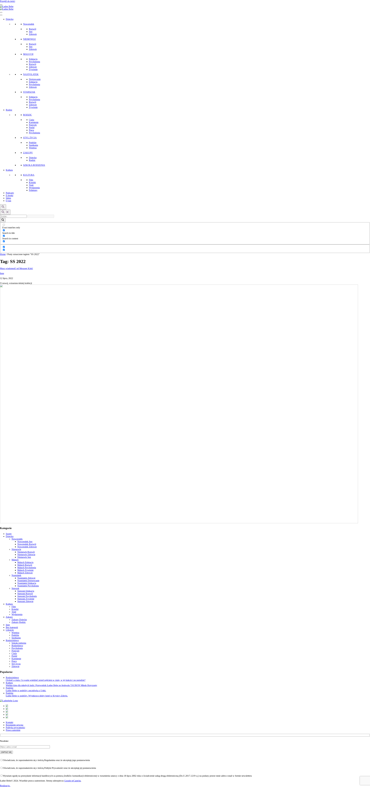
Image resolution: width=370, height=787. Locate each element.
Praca (31, 130)
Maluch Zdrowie (25, 573)
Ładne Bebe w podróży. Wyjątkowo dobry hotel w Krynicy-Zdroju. (37, 696)
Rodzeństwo (17, 645)
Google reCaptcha (72, 780)
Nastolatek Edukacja (26, 583)
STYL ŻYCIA (30, 137)
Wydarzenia (34, 187)
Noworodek (28, 24)
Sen (30, 31)
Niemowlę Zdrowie (26, 554)
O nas (8, 200)
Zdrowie (33, 34)
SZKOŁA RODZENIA (34, 165)
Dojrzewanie (35, 79)
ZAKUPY (28, 152)
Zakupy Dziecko (19, 619)
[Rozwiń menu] (1, 4)
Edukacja (33, 59)
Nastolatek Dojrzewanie (28, 580)
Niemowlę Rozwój (26, 552)
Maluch (15, 560)
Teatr (31, 185)
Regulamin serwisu (14, 725)
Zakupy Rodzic (19, 622)
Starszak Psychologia (27, 596)
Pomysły (33, 125)
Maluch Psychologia (26, 567)
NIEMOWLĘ (29, 39)
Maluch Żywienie (25, 570)
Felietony (33, 190)
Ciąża (31, 119)
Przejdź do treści (7, 1)
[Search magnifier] (2, 220)
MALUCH (28, 54)
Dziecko (9, 19)
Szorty (9, 534)
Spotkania (33, 145)
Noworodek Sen (24, 541)
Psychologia (34, 61)
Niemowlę (16, 549)
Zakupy (9, 617)
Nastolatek (16, 575)
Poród (31, 127)
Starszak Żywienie (25, 599)
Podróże (32, 142)
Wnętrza (33, 148)
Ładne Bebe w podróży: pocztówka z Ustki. (26, 690)
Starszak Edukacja (25, 591)
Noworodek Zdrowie (27, 547)
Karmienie (33, 122)
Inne (2, 273)
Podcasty (10, 193)
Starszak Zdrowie (25, 601)
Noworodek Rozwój (26, 544)
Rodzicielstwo (12, 640)
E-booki (9, 195)
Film (31, 180)
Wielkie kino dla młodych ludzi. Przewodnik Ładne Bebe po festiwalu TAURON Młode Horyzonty (51, 685)
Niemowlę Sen (24, 557)
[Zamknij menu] (1, 12)
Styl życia (16, 664)
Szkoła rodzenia (19, 643)
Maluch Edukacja (25, 562)
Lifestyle (10, 630)
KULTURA (28, 175)
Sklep (8, 198)
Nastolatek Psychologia (28, 586)
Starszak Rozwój (25, 593)
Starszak (15, 588)
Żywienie (33, 69)
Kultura (9, 170)
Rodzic (9, 110)
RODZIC (27, 115)
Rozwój (32, 29)
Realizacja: (5, 785)
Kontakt (9, 722)
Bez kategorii (12, 627)
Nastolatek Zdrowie (26, 578)
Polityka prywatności (15, 727)
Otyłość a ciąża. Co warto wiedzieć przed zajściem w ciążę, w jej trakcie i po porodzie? (45, 680)
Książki (32, 182)
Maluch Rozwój (24, 565)
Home (3, 254)
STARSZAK (29, 92)
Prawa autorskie (13, 730)
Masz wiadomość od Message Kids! (16, 268)
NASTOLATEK (31, 74)
